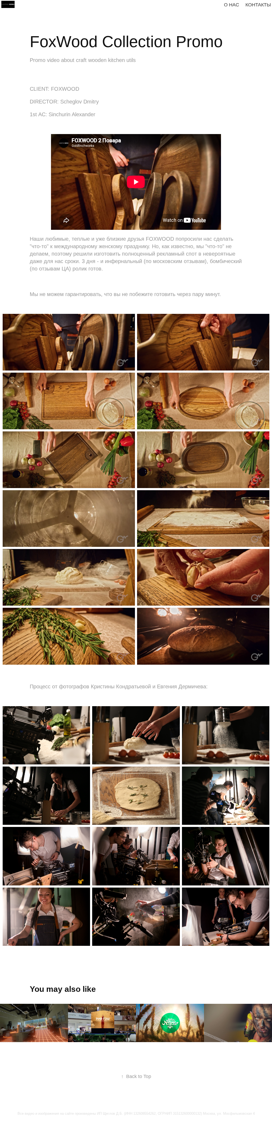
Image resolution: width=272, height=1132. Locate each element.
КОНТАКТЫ (258, 4)
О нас (231, 4)
